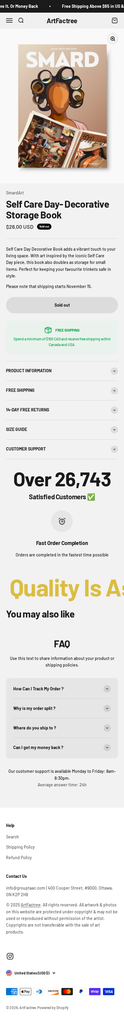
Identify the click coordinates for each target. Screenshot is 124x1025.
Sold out (62, 305)
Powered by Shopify (53, 1007)
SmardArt (15, 192)
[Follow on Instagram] (10, 956)
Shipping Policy (20, 847)
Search (12, 836)
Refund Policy (19, 857)
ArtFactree (31, 904)
